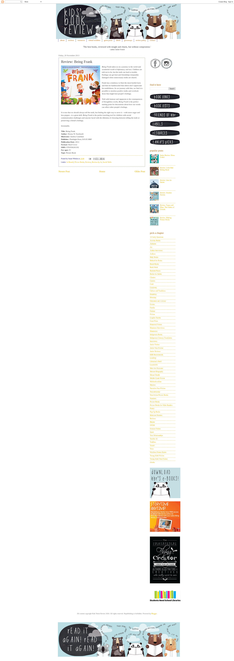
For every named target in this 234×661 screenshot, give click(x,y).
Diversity (153, 298)
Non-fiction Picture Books (159, 395)
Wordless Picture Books (158, 452)
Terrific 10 (153, 439)
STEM (152, 425)
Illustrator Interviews (157, 328)
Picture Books (79, 162)
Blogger (154, 614)
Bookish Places (155, 271)
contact (152, 40)
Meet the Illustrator (156, 368)
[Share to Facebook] (101, 159)
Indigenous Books (156, 335)
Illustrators (153, 331)
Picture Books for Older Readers (161, 405)
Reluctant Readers (156, 415)
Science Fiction (155, 429)
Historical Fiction (156, 324)
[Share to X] (99, 159)
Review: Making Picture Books (165, 219)
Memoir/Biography (156, 371)
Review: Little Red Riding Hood (166, 169)
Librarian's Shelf (155, 361)
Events (152, 304)
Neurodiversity (155, 392)
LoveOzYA (154, 365)
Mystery (153, 385)
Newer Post (64, 171)
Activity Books (155, 240)
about (62, 40)
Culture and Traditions (158, 291)
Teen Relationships (156, 435)
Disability (153, 294)
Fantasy (152, 311)
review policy (141, 40)
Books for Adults (156, 274)
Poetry (152, 408)
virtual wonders (94, 40)
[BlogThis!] (96, 159)
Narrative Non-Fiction (157, 388)
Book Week (154, 267)
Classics (152, 277)
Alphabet (153, 244)
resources (81, 40)
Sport (152, 432)
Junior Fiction (155, 345)
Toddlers (153, 442)
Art (151, 247)
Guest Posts (154, 321)
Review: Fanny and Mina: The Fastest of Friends (167, 207)
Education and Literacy (158, 301)
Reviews (88, 162)
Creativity (153, 288)
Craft (151, 284)
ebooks (152, 462)
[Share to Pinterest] (103, 159)
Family (152, 308)
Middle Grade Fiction (157, 378)
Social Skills (107, 162)
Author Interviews (156, 250)
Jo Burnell (70, 162)
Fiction (152, 314)
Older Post (140, 171)
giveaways (128, 40)
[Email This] (94, 159)
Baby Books (154, 257)
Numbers (153, 398)
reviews (71, 40)
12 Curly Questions (156, 237)
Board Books (154, 264)
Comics (152, 281)
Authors (152, 254)
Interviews (153, 341)
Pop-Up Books (155, 412)
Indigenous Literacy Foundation (161, 338)
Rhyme (152, 422)
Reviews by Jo (97, 162)
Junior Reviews (155, 351)
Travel (152, 445)
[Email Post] (90, 159)
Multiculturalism (155, 382)
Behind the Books (156, 261)
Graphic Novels (155, 318)
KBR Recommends (156, 355)
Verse (152, 449)
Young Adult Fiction (157, 456)
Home (102, 171)
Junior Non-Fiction (156, 348)
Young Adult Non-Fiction (159, 459)
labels (118, 40)
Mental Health (155, 375)
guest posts (108, 40)
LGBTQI (153, 358)
